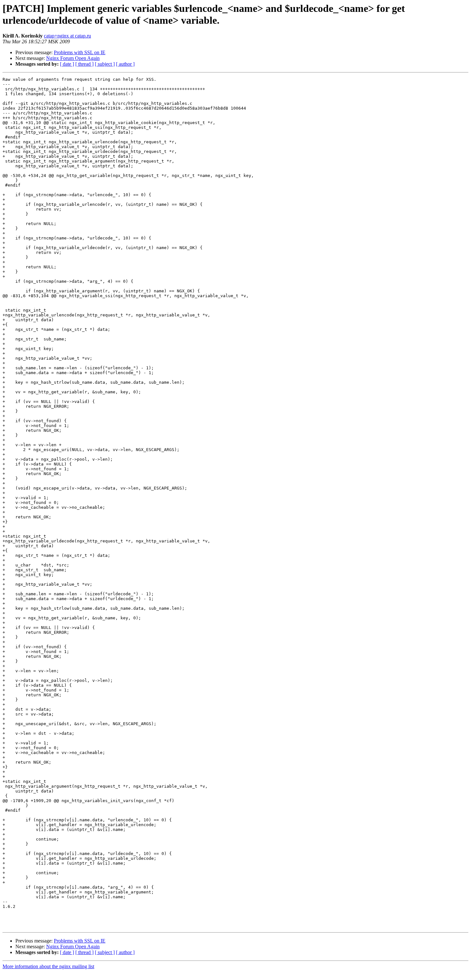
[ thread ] (84, 64)
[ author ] (125, 64)
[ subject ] (105, 64)
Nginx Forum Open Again (73, 58)
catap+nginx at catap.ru (67, 35)
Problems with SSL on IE (79, 52)
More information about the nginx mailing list (48, 966)
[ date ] (67, 64)
